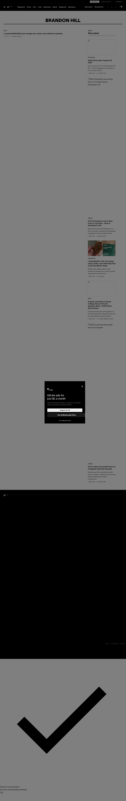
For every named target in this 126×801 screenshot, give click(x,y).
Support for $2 (65, 410)
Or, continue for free (65, 420)
